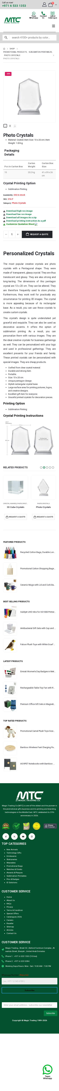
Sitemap (10, 927)
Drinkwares (11, 856)
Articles (10, 930)
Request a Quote (39, 234)
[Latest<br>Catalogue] (52, 13)
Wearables (11, 863)
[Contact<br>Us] (43, 13)
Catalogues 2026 (14, 917)
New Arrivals (12, 849)
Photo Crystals (19, 203)
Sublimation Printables (16, 876)
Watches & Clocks (14, 869)
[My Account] (44, 4)
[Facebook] (5, 836)
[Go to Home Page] (4, 48)
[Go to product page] (15, 487)
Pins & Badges (13, 879)
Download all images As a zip (21, 217)
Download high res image (19, 211)
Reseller (10, 923)
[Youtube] (23, 836)
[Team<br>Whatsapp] (34, 13)
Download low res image (19, 214)
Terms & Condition (15, 910)
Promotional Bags (15, 866)
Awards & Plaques (15, 872)
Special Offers (13, 913)
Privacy (10, 907)
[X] (14, 836)
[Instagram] (32, 836)
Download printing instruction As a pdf (26, 221)
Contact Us (11, 933)
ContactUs (43, 17)
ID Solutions (12, 882)
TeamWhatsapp (33, 17)
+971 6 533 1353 (14, 6)
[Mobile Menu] (53, 26)
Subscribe (29, 990)
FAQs (9, 903)
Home (9, 897)
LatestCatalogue (52, 17)
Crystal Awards (38, 503)
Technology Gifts (14, 853)
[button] (7, 96)
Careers (10, 920)
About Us (11, 900)
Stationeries (12, 859)
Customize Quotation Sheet (20, 224)
